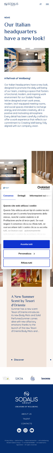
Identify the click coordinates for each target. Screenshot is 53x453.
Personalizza (25, 253)
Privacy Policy (9, 440)
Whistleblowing (43, 440)
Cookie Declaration (31, 440)
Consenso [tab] (8, 195)
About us (26, 414)
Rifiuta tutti (26, 263)
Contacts (26, 423)
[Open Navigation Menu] (47, 4)
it (41, 4)
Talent (26, 418)
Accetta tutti (26, 244)
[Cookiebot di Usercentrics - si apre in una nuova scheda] (38, 188)
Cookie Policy (19, 440)
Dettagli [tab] (21, 195)
